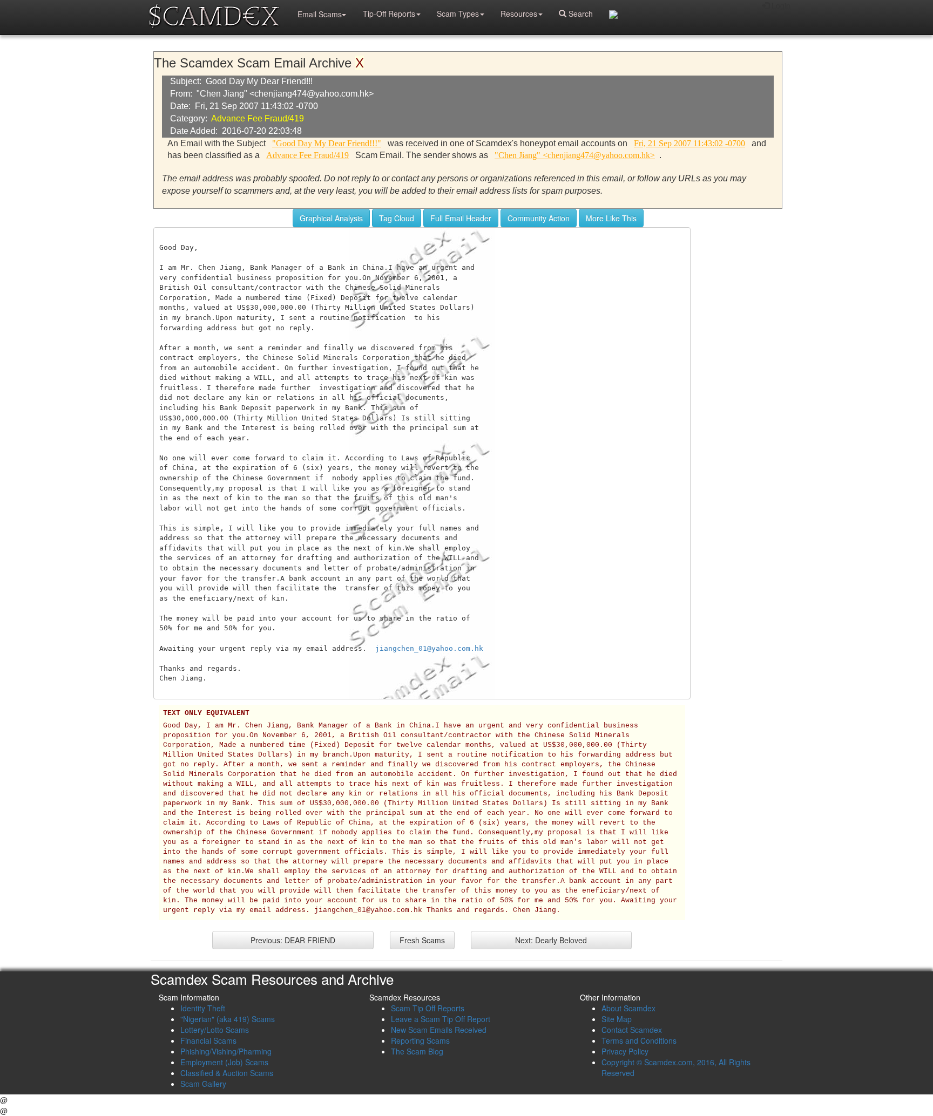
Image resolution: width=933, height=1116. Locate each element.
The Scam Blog (417, 1051)
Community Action (539, 218)
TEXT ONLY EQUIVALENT (206, 713)
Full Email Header (460, 218)
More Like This (611, 218)
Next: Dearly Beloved (551, 940)
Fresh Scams (422, 940)
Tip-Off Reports (389, 13)
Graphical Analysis (331, 218)
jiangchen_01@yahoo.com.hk (429, 648)
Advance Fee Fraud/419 (257, 118)
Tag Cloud (396, 218)
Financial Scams (208, 1040)
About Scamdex (628, 1008)
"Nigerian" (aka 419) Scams (227, 1018)
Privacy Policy (624, 1051)
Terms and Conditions (639, 1040)
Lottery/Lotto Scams (214, 1029)
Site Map (616, 1018)
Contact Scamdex (631, 1029)
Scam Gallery (203, 1083)
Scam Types (458, 13)
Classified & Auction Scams (226, 1072)
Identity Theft (202, 1008)
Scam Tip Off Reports (427, 1008)
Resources (519, 13)
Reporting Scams (420, 1040)
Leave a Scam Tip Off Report (440, 1018)
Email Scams (320, 14)
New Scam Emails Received (438, 1029)
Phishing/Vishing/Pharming (226, 1051)
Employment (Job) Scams (224, 1062)
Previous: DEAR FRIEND (293, 940)
